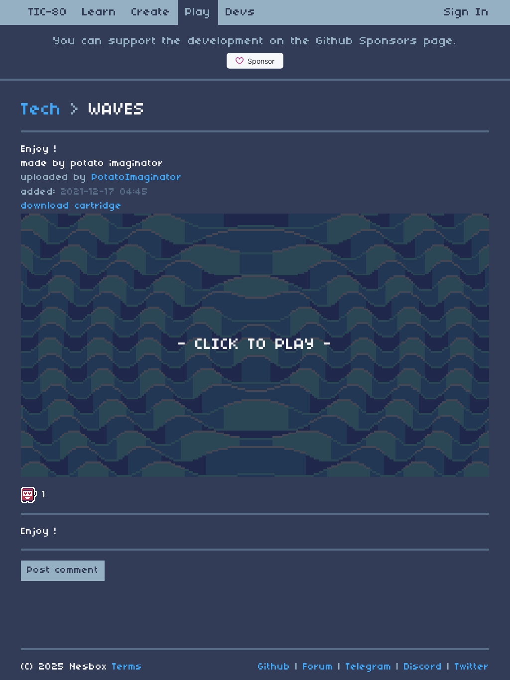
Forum (318, 667)
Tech (41, 110)
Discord (423, 667)
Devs (240, 12)
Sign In (466, 12)
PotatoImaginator (137, 178)
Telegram (368, 667)
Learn (99, 12)
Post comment (63, 570)
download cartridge (71, 206)
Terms (127, 667)
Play (198, 12)
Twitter (472, 667)
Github (274, 667)
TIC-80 (47, 12)
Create (150, 12)
